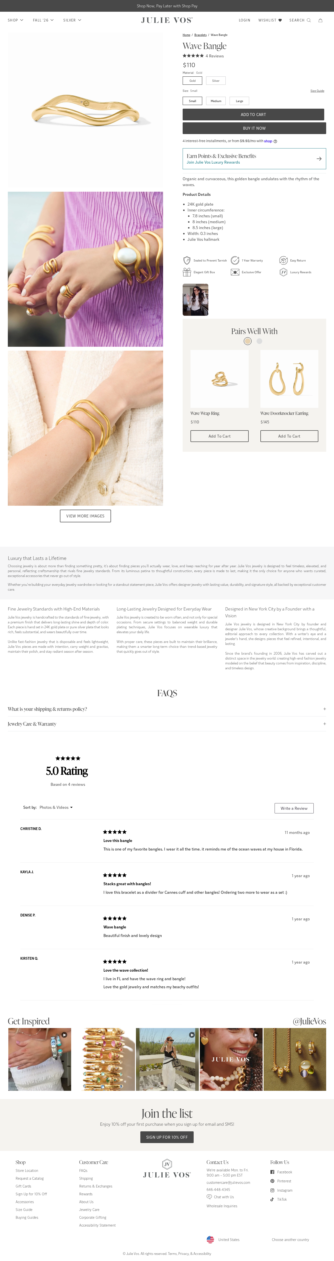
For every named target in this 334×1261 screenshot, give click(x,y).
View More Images (85, 515)
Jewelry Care (89, 1209)
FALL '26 (40, 20)
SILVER (69, 20)
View (40, 1059)
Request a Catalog (30, 1178)
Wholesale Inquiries (222, 1206)
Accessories (25, 1201)
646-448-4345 (218, 1189)
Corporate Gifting (92, 1217)
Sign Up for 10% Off (167, 1137)
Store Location (27, 1170)
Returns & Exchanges (95, 1186)
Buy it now (254, 128)
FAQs (83, 1170)
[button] (322, 20)
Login (245, 20)
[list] (85, 269)
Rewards (85, 1194)
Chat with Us (224, 1197)
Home (186, 35)
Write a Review (297, 809)
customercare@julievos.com (228, 1182)
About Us (86, 1201)
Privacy (183, 1253)
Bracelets (200, 35)
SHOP (13, 20)
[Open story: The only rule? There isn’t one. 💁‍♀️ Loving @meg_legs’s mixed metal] (195, 300)
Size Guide (317, 91)
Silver (216, 81)
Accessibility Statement (97, 1225)
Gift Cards (23, 1186)
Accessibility (202, 1253)
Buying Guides (27, 1217)
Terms (172, 1253)
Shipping (86, 1178)
